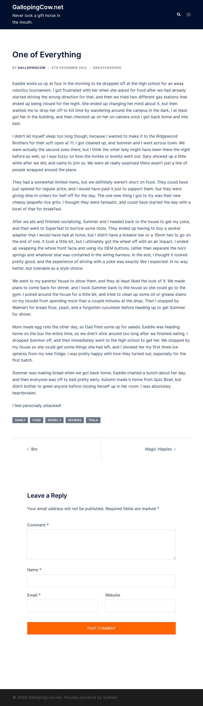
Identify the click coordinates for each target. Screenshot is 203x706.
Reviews (74, 420)
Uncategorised (107, 68)
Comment (38, 524)
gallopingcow (32, 68)
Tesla (93, 420)
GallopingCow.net (37, 7)
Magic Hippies (158, 448)
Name (34, 569)
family (20, 420)
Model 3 (54, 420)
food (36, 420)
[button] (178, 15)
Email (34, 595)
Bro (34, 448)
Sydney (110, 697)
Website (112, 595)
